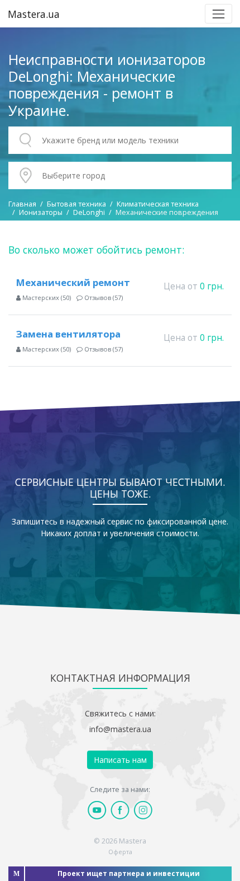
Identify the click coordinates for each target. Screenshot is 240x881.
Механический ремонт (73, 282)
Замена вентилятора (68, 333)
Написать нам (120, 760)
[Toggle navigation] (218, 14)
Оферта (120, 851)
